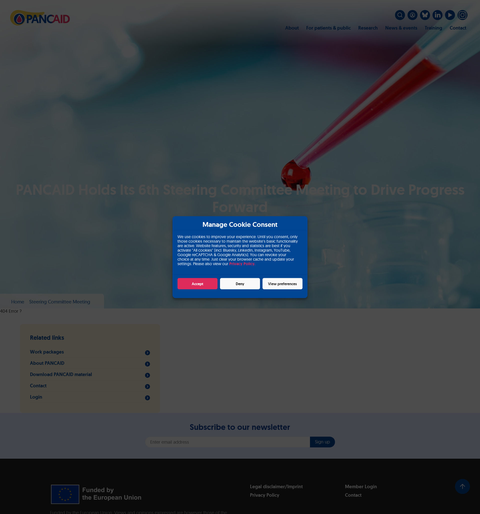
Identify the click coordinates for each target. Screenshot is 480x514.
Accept (197, 283)
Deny (240, 283)
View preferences (282, 283)
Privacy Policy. (242, 263)
